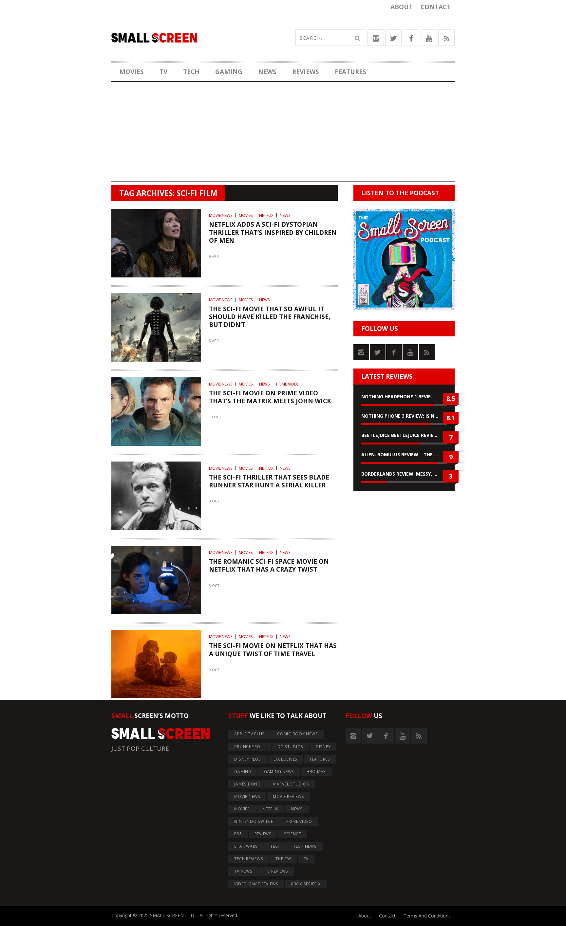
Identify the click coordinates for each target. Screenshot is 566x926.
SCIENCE (292, 834)
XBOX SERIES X (306, 884)
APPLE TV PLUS (249, 734)
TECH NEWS (305, 846)
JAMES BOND (247, 784)
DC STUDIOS (290, 746)
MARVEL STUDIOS (291, 784)
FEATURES (350, 71)
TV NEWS (243, 871)
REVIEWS (305, 71)
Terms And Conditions (427, 916)
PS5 (238, 834)
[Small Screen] (197, 38)
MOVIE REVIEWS (288, 796)
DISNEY (323, 746)
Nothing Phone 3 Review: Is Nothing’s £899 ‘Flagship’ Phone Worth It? (404, 416)
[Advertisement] (283, 136)
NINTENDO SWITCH (254, 821)
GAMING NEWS (279, 771)
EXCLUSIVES (286, 759)
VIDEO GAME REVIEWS (256, 884)
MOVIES (131, 71)
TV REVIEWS (277, 871)
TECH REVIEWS (248, 858)
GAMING (228, 71)
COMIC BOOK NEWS (297, 734)
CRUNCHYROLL (249, 746)
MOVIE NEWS (221, 215)
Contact (436, 7)
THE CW (283, 858)
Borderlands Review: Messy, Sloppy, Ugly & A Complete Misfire (404, 474)
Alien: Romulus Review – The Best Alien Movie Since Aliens (404, 454)
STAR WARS (246, 846)
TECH (191, 71)
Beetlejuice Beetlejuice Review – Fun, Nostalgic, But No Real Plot (404, 435)
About (401, 7)
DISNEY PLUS (247, 759)
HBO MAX (316, 771)
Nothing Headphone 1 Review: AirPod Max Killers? (404, 396)
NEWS (267, 71)
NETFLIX (266, 215)
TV (163, 71)
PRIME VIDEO (287, 384)
